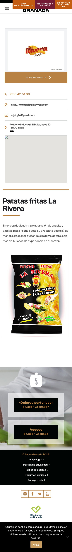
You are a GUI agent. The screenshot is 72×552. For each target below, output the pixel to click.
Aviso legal (35, 459)
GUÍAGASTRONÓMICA (23, 5)
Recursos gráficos (35, 475)
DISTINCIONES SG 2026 (45, 5)
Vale (36, 544)
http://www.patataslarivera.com (29, 104)
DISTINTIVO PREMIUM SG (63, 5)
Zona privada (35, 480)
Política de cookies (36, 469)
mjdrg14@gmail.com (23, 115)
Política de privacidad (35, 464)
